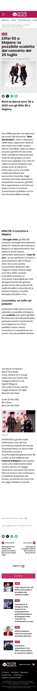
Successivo (27, 543)
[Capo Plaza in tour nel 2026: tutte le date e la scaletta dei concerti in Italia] (8, 589)
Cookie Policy (18, 675)
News (8, 25)
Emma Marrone (24, 20)
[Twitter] (7, 96)
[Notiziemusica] (20, 14)
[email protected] (6, 683)
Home (3, 25)
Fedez (13, 20)
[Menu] (3, 14)
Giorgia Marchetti (8, 59)
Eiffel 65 (18, 151)
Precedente (10, 543)
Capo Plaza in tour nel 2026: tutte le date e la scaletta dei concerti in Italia (24, 591)
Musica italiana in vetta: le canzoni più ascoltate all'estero (23, 633)
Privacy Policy (6, 675)
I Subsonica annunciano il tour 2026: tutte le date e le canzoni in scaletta (24, 649)
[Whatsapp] (11, 96)
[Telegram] (16, 96)
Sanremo (5, 20)
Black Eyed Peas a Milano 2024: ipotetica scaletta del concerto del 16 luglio (9, 551)
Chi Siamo (5, 672)
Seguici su (17, 566)
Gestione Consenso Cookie (11, 678)
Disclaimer (24, 672)
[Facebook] (3, 96)
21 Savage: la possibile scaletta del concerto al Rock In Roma (28, 550)
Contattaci (15, 672)
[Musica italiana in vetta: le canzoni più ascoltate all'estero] (8, 632)
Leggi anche (19, 576)
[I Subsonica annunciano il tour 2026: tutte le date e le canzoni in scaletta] (8, 648)
